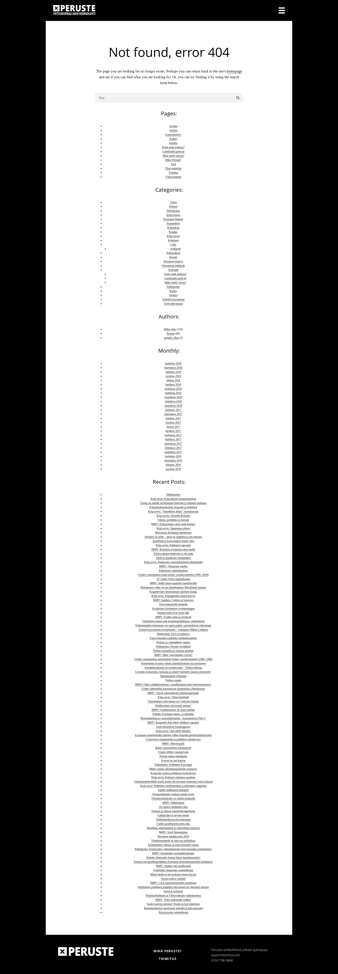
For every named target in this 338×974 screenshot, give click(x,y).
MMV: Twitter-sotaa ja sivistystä (173, 616)
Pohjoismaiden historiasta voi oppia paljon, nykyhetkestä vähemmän (173, 625)
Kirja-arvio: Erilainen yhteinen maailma (173, 777)
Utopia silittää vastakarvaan (173, 752)
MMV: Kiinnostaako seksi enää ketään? (173, 524)
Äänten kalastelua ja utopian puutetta (173, 650)
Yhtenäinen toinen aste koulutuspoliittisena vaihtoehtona (173, 621)
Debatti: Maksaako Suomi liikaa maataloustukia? (173, 857)
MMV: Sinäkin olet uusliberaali (173, 865)
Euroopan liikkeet (173, 219)
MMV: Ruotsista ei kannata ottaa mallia (173, 549)
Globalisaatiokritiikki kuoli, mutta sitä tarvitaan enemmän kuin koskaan (173, 781)
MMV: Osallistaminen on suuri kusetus (173, 709)
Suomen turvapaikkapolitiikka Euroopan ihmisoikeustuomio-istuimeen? (173, 861)
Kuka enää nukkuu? (173, 147)
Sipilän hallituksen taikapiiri (173, 789)
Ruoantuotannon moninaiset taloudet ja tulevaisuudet (173, 908)
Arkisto (173, 126)
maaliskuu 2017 (173, 443)
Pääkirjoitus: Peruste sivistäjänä (173, 646)
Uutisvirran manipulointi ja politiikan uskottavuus (173, 739)
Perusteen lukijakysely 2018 (173, 836)
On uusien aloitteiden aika (173, 806)
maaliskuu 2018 (173, 397)
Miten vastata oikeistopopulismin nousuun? (173, 768)
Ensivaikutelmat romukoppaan (173, 726)
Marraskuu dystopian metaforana (173, 532)
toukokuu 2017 (173, 435)
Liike (173, 244)
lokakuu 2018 (173, 371)
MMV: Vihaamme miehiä (173, 566)
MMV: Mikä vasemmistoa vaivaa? (173, 654)
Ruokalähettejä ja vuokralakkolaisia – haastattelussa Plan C (173, 718)
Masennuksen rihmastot (173, 676)
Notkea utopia (173, 680)
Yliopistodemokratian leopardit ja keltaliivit (173, 507)
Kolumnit (173, 240)
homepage (234, 71)
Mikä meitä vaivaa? (173, 155)
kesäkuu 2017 (173, 430)
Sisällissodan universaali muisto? (173, 705)
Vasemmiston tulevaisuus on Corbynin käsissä (173, 701)
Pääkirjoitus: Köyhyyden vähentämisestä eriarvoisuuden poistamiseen (173, 849)
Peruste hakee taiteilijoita (173, 756)
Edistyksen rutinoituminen (173, 570)
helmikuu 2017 (173, 447)
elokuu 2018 (173, 380)
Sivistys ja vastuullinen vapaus (173, 642)
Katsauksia (173, 227)
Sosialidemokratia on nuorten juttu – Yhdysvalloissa (173, 667)
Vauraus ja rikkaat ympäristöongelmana (173, 811)
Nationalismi (173, 252)
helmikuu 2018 (173, 401)
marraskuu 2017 (173, 414)
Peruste (173, 257)
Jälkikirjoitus (173, 494)
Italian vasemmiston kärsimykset (173, 747)
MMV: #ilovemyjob (173, 743)
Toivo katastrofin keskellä (173, 604)
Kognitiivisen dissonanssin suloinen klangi (173, 591)
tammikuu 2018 (173, 405)
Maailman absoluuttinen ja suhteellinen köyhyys (173, 827)
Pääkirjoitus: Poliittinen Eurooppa (173, 764)
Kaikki (173, 138)
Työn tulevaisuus (173, 303)
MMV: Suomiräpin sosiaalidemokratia (173, 853)
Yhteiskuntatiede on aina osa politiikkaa (173, 840)
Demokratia (173, 210)
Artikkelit (175, 248)
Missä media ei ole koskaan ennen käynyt (173, 874)
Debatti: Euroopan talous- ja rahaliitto (173, 714)
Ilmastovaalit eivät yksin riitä (173, 612)
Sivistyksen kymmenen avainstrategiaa (173, 608)
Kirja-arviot (173, 236)
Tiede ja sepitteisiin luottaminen (173, 557)
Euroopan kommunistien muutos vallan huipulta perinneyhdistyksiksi (173, 735)
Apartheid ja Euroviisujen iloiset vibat (173, 540)
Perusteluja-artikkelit (173, 265)
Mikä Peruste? (173, 159)
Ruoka (173, 290)
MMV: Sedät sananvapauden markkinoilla (173, 583)
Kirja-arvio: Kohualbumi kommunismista (173, 498)
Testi (173, 164)
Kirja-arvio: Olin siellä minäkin (173, 730)
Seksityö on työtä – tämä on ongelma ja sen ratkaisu (173, 536)
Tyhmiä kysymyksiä (173, 299)
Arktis (173, 202)
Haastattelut (173, 223)
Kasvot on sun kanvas (173, 760)
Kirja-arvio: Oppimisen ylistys (173, 528)
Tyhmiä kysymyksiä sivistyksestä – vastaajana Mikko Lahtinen (173, 629)
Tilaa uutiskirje (173, 168)
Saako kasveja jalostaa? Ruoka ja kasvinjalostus (173, 903)
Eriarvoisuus (173, 214)
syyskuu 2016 (173, 468)
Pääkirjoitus (173, 286)
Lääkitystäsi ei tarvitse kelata (173, 815)
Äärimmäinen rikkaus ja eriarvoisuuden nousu (173, 844)
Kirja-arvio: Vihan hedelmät (173, 697)
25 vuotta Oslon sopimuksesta (173, 578)
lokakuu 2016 (173, 464)
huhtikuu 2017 (173, 439)
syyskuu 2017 (173, 422)
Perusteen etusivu (173, 261)
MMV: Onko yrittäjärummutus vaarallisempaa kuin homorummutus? (173, 684)
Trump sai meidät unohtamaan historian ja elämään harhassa (173, 503)
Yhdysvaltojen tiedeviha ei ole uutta (173, 553)
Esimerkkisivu (173, 134)
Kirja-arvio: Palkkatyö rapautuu (173, 545)
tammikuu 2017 (173, 452)
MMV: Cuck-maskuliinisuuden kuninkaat (173, 882)
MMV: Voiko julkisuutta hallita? (173, 899)
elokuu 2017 (173, 426)
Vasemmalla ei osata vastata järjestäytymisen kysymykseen (173, 663)
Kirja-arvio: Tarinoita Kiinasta (173, 515)
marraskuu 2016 (173, 460)
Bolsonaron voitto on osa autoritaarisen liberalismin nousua (173, 587)
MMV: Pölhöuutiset (173, 802)
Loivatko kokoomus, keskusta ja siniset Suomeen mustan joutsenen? (173, 671)
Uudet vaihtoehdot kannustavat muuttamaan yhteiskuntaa (173, 688)
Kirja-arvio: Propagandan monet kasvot (173, 595)
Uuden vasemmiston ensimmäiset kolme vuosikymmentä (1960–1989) (173, 659)
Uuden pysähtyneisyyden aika (173, 823)
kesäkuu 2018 (173, 384)
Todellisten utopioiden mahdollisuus (173, 870)
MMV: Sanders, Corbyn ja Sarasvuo (173, 600)
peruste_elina (171, 337)
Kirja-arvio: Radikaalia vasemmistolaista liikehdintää (173, 562)
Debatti (173, 206)
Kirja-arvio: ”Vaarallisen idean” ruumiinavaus (173, 511)
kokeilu (173, 143)
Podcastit (173, 269)
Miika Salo (170, 329)
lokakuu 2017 (173, 418)
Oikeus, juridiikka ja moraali (173, 519)
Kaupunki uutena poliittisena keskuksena (173, 773)
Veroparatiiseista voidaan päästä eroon (173, 794)
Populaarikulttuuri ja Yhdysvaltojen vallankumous (173, 895)
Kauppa (173, 231)
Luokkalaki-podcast (173, 151)
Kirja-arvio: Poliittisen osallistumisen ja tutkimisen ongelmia (173, 785)
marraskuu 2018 (173, 367)
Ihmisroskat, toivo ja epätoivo (173, 633)
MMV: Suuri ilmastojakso (173, 832)
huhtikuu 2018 (173, 392)
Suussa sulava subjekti (173, 878)
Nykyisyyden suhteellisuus (173, 912)
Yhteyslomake (173, 176)
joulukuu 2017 (173, 409)
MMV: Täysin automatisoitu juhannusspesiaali (173, 692)
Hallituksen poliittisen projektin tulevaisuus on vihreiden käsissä (173, 887)
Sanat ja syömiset (173, 891)
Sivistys (173, 295)
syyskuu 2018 (173, 376)
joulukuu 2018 (173, 363)
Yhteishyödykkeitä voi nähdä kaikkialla (173, 798)
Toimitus (173, 172)
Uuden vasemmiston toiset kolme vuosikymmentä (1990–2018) (173, 574)
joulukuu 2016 (173, 456)
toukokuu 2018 (173, 388)
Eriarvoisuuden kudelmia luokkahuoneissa (173, 638)
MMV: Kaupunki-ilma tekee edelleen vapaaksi (173, 722)
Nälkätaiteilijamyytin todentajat (173, 819)
